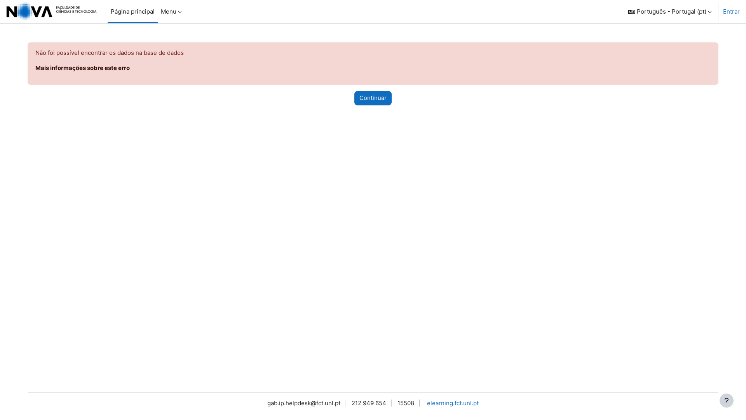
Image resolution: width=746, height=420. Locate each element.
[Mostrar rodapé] (727, 401)
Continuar (373, 98)
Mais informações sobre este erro (82, 68)
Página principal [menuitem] (133, 11)
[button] (669, 11)
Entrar (731, 11)
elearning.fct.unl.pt (453, 403)
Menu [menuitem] (168, 11)
